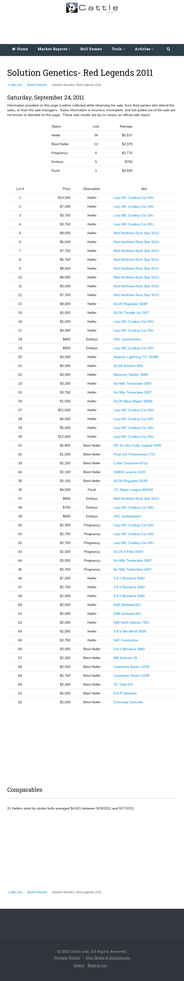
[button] (169, 49)
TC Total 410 (123, 684)
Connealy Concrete (128, 702)
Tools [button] (117, 48)
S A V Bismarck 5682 (129, 578)
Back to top (97, 965)
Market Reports (37, 85)
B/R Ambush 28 (125, 658)
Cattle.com (15, 85)
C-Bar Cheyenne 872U (131, 463)
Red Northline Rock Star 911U (136, 233)
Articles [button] (143, 48)
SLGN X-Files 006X (128, 552)
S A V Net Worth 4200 (130, 631)
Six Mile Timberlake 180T (133, 383)
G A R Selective (125, 693)
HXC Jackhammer (127, 339)
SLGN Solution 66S (128, 366)
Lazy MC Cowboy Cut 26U (134, 198)
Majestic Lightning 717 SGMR (136, 357)
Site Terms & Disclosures (108, 957)
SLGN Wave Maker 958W (133, 401)
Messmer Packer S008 (131, 375)
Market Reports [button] (53, 48)
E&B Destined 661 (127, 605)
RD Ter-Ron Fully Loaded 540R (137, 445)
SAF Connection (126, 640)
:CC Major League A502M (133, 490)
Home (22, 48)
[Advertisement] (93, 27)
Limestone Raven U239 (131, 667)
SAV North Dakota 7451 (132, 622)
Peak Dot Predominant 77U (134, 454)
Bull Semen (91, 48)
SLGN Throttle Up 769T (132, 313)
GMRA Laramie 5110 (129, 472)
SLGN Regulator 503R (131, 304)
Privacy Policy (67, 957)
